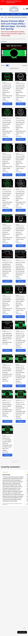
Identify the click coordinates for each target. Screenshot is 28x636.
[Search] (24, 9)
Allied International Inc (6, 83)
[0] (26, 9)
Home (2, 14)
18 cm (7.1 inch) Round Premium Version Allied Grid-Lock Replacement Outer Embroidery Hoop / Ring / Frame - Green (7, 163)
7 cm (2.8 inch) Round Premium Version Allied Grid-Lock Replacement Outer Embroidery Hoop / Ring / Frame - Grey (20, 234)
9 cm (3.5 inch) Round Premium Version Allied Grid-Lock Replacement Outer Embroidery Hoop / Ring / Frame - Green (7, 305)
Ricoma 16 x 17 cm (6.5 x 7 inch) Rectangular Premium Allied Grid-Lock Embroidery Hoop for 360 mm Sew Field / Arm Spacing (20, 409)
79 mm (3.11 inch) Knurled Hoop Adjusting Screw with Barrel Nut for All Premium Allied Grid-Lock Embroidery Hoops (7, 269)
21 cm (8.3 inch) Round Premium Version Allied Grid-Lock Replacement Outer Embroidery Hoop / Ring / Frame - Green (7, 198)
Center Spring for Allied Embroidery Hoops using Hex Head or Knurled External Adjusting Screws (7, 338)
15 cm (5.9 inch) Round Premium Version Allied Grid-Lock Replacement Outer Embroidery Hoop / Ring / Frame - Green (7, 127)
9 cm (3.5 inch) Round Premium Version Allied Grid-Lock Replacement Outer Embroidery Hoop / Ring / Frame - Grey (20, 305)
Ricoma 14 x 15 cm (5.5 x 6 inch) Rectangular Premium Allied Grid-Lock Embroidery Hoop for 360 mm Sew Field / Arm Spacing (20, 374)
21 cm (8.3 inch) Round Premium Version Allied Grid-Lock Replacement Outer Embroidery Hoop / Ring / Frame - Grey (20, 198)
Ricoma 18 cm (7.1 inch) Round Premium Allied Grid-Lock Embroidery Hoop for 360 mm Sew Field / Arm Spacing (7, 444)
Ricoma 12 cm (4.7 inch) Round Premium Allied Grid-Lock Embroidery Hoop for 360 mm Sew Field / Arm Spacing (7, 373)
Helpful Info (19, 14)
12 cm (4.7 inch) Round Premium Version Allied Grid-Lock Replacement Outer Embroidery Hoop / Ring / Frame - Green (7, 92)
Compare (3, 65)
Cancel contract (22, 632)
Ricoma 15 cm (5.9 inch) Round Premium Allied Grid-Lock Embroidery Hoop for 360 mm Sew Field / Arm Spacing (7, 409)
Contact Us (13, 14)
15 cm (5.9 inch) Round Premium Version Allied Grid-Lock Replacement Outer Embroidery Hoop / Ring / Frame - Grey (20, 127)
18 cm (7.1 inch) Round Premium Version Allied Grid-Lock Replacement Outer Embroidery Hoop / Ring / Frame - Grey (20, 163)
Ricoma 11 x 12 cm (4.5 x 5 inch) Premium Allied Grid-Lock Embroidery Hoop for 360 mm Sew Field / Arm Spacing (20, 339)
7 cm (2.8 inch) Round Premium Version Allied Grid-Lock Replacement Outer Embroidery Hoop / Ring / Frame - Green (7, 234)
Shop (6, 17)
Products (7, 14)
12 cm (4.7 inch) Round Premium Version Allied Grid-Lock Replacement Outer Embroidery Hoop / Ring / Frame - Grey (20, 92)
